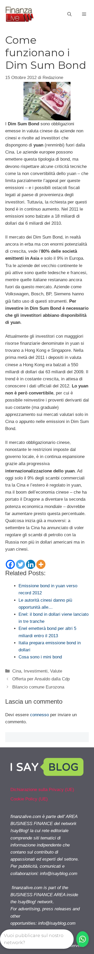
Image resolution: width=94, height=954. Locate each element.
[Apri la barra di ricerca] (69, 14)
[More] (40, 564)
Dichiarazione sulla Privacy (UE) (42, 789)
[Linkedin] (30, 564)
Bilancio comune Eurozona (38, 687)
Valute (56, 671)
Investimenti (36, 671)
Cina (16, 671)
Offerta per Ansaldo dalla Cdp (41, 678)
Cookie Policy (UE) (29, 799)
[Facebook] (10, 564)
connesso (39, 714)
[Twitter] (20, 564)
